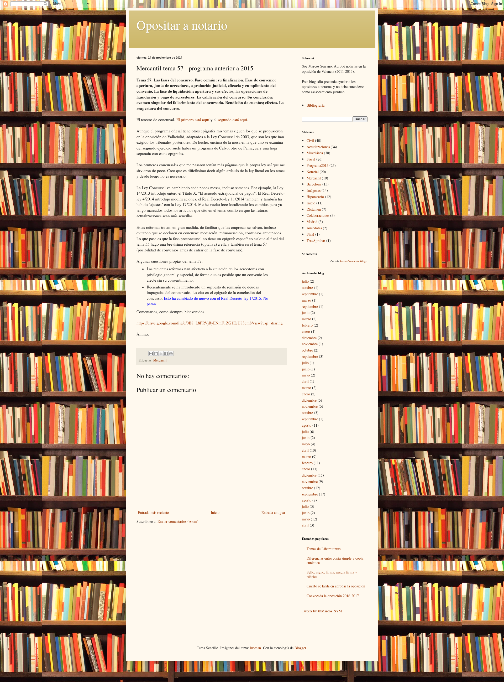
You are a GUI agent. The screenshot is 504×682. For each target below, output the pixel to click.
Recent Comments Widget (354, 261)
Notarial (313, 171)
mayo (306, 375)
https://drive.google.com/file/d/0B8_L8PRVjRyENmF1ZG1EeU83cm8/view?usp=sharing (209, 323)
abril (305, 381)
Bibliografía (315, 105)
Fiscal (311, 159)
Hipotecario (315, 196)
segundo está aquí (232, 119)
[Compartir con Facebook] (166, 353)
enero (306, 331)
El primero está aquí (192, 119)
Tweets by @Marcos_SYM (322, 610)
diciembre (309, 337)
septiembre (310, 293)
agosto (306, 425)
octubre (307, 287)
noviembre (310, 343)
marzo (306, 300)
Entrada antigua (273, 512)
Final (310, 234)
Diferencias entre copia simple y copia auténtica (335, 560)
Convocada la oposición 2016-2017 (333, 595)
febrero (307, 325)
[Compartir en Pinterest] (171, 353)
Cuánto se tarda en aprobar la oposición (336, 585)
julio (305, 281)
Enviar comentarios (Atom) (178, 521)
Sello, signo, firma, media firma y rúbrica (332, 574)
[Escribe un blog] (156, 353)
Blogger (300, 647)
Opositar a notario (181, 24)
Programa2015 (317, 165)
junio (305, 312)
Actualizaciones (318, 146)
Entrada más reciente (153, 512)
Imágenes (314, 190)
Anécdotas (314, 227)
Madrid (312, 221)
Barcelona (314, 184)
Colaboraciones (318, 215)
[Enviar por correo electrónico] (151, 353)
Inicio (215, 512)
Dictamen (314, 209)
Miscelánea (315, 152)
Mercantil (160, 360)
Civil (310, 140)
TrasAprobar (316, 240)
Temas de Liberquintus (323, 548)
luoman (255, 647)
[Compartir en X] (161, 353)
